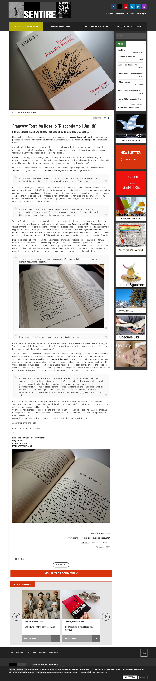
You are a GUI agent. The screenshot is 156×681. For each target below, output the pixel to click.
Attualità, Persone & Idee (26, 26)
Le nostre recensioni (137, 85)
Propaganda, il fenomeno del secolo (79, 628)
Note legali (141, 13)
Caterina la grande (125, 106)
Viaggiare (140, 91)
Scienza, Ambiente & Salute (95, 26)
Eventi (141, 74)
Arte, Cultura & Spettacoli (130, 26)
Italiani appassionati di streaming (130, 55)
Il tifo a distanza (124, 63)
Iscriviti (130, 159)
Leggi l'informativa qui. (99, 672)
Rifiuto (143, 677)
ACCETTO (130, 677)
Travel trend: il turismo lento (128, 89)
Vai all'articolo (30, 639)
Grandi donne (139, 108)
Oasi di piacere (138, 102)
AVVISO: (85, 542)
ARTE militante (138, 49)
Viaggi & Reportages (60, 26)
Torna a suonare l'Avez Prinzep (129, 72)
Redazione (120, 13)
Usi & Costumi (138, 66)
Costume (140, 57)
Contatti (130, 13)
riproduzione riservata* (99, 538)
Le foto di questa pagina (99, 542)
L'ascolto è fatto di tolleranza (40, 627)
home (11, 653)
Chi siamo (109, 13)
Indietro (61, 565)
